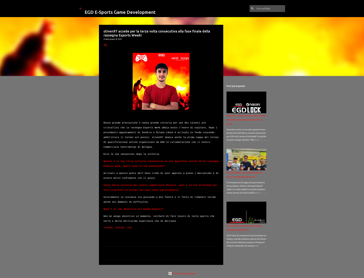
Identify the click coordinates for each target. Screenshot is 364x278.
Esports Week (120, 227)
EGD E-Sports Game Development (120, 12)
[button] (105, 45)
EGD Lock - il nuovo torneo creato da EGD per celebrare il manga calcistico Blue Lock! (246, 120)
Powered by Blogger (184, 273)
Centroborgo (108, 227)
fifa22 (129, 227)
